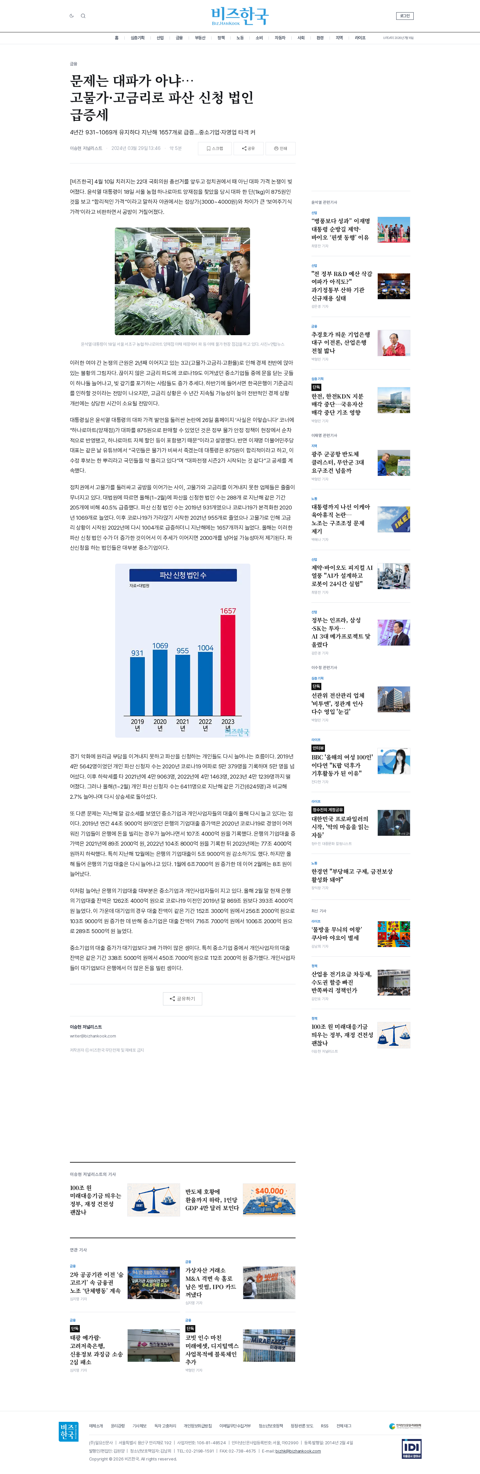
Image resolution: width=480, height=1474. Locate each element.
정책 (220, 37)
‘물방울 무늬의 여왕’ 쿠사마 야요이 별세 (336, 934)
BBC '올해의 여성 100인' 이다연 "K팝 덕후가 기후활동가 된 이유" (342, 761)
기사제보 (139, 1425)
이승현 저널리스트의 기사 (93, 1174)
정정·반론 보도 (302, 1425)
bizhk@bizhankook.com (298, 1451)
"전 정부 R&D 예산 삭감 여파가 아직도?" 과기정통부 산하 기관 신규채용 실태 (341, 286)
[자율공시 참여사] (412, 1449)
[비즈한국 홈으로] (240, 16)
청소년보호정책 (271, 1425)
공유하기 (186, 998)
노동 (240, 37)
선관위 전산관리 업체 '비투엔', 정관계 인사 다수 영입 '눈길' (338, 700)
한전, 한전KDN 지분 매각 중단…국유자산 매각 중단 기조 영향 (337, 400)
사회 (301, 37)
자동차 (280, 37)
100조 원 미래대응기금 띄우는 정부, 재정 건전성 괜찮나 (342, 1035)
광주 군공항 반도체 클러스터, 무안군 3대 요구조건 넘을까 (337, 462)
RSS (325, 1425)
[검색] (83, 15)
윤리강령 (118, 1425)
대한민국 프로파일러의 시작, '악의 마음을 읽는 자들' (340, 823)
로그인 (405, 16)
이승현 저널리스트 (86, 148)
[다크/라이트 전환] (72, 16)
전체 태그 (343, 1425)
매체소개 (96, 1425)
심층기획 (137, 37)
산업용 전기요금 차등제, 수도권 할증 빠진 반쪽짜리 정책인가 (341, 982)
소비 (259, 37)
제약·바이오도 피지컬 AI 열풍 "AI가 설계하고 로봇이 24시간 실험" (342, 576)
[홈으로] (69, 1432)
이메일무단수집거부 (235, 1425)
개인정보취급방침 (197, 1425)
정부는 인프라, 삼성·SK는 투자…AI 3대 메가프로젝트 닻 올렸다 (341, 632)
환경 (320, 37)
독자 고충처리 (165, 1425)
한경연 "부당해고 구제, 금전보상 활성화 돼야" (352, 875)
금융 (179, 37)
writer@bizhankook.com (93, 1036)
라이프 (360, 37)
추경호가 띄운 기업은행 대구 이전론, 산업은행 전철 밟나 (340, 343)
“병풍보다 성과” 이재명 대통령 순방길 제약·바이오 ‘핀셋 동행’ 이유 (340, 229)
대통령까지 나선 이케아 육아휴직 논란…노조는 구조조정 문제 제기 (340, 519)
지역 (339, 37)
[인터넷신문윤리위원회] (405, 1426)
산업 (160, 37)
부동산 (200, 37)
